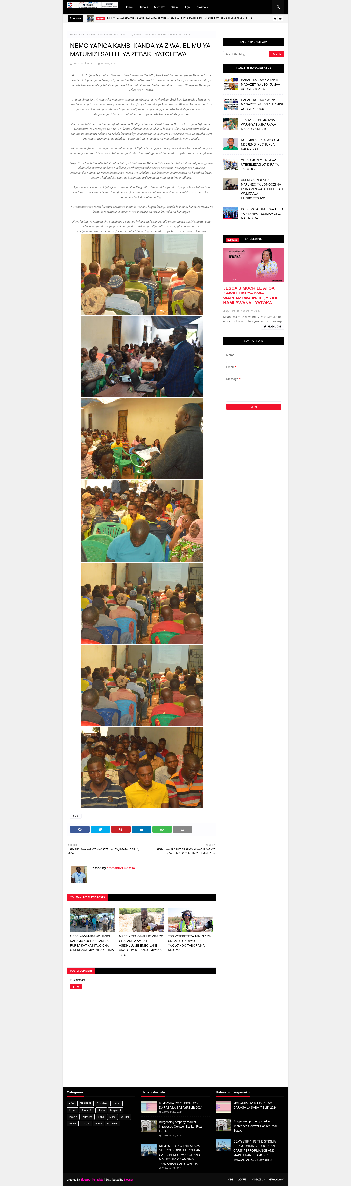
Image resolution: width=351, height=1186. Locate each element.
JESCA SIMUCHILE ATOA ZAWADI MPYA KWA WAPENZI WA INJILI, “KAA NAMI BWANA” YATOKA (250, 295)
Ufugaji (86, 1123)
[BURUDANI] (253, 265)
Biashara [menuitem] (203, 7)
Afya (71, 1103)
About (242, 1179)
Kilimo (72, 1110)
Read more (274, 326)
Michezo (87, 1117)
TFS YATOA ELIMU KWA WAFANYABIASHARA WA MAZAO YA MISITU (258, 124)
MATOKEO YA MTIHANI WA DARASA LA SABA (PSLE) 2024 (180, 1105)
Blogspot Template (92, 1179)
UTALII (72, 1123)
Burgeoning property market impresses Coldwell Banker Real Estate (180, 1126)
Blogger (128, 1179)
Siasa (112, 1117)
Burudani (102, 1103)
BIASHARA (85, 1103)
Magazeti (115, 1110)
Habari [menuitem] (143, 7)
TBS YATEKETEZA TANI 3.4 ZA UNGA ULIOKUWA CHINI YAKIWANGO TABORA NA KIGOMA (189, 943)
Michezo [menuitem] (159, 7)
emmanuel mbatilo (84, 63)
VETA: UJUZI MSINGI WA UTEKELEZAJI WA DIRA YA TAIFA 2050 (260, 164)
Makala (73, 1117)
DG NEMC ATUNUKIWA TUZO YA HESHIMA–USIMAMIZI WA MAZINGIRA (262, 213)
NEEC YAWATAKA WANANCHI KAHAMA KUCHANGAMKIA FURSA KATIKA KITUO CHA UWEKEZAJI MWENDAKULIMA (92, 943)
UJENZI (125, 1117)
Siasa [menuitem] (175, 7)
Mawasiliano (276, 1179)
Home (73, 34)
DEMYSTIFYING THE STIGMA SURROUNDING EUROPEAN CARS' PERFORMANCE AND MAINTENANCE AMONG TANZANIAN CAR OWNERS (180, 1155)
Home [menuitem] (129, 7)
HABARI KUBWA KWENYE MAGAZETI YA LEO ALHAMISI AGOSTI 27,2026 (262, 104)
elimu (98, 1123)
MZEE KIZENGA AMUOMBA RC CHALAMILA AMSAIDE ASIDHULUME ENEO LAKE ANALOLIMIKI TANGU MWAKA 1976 (180, 18)
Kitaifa (82, 34)
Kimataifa (86, 1110)
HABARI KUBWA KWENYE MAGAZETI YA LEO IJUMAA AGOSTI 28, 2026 (260, 84)
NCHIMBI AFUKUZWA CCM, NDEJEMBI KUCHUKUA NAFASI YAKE (260, 144)
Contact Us (258, 1179)
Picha (101, 1117)
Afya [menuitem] (188, 7)
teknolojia (112, 1123)
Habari (116, 1103)
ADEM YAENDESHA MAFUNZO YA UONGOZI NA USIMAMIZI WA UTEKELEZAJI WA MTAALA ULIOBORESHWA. (262, 189)
